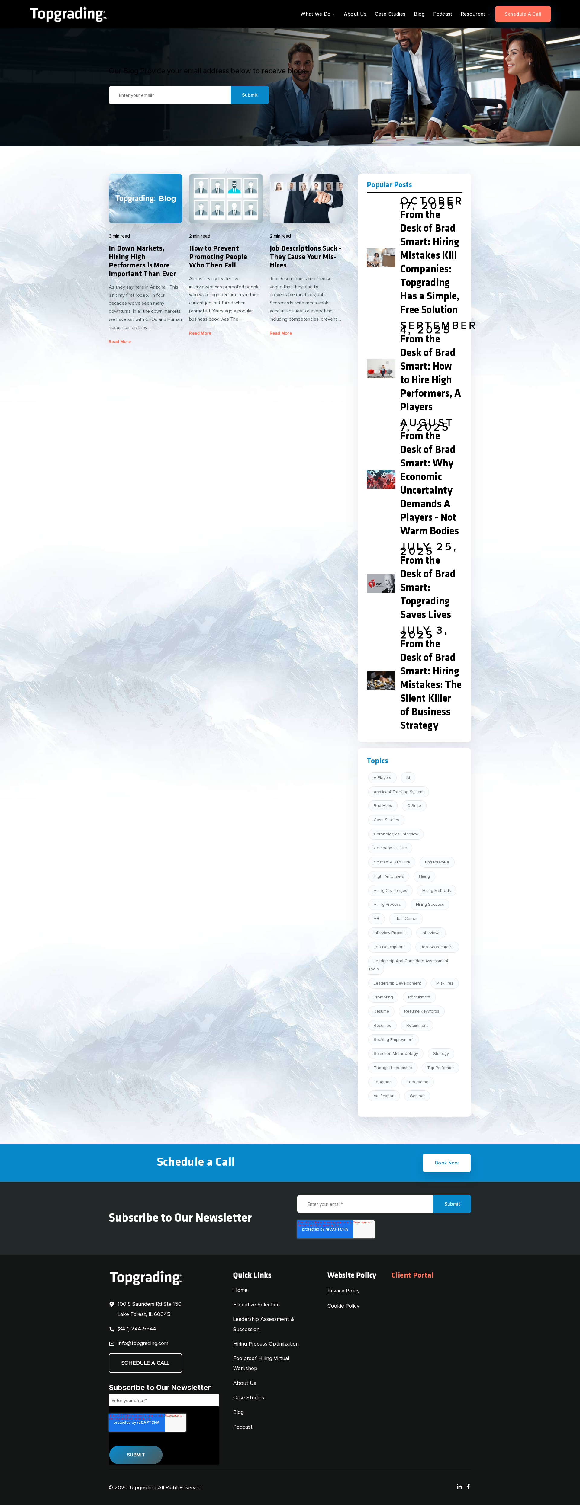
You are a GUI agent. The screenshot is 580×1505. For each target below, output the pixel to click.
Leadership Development (397, 983)
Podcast (243, 1427)
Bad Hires (383, 806)
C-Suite (414, 806)
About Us (244, 1383)
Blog (238, 1412)
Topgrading (417, 1082)
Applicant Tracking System (399, 792)
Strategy (441, 1054)
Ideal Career (406, 919)
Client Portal (412, 1275)
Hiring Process (387, 904)
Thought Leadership (393, 1068)
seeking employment (394, 1040)
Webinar (417, 1096)
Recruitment (419, 997)
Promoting (383, 997)
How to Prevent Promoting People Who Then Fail (218, 257)
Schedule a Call (523, 14)
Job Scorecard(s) (437, 947)
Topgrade (383, 1082)
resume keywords (421, 1011)
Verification (384, 1096)
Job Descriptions (390, 947)
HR (376, 919)
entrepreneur (437, 862)
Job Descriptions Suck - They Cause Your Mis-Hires (306, 257)
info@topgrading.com (143, 1343)
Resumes (382, 1025)
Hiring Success (430, 904)
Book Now (447, 1163)
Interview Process (390, 933)
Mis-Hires (444, 983)
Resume (381, 1011)
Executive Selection (256, 1305)
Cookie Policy (343, 1306)
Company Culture (390, 848)
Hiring (424, 876)
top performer (440, 1068)
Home (240, 1290)
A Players (382, 778)
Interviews (431, 933)
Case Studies (386, 820)
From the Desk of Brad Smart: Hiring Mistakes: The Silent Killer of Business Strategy (431, 685)
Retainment (417, 1025)
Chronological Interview (396, 834)
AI (408, 778)
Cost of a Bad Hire (392, 862)
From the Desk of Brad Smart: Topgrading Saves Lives (428, 588)
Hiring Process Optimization (266, 1344)
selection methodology (396, 1054)
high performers (389, 876)
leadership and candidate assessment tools (408, 965)
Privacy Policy (343, 1291)
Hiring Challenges (390, 891)
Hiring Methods (436, 891)
